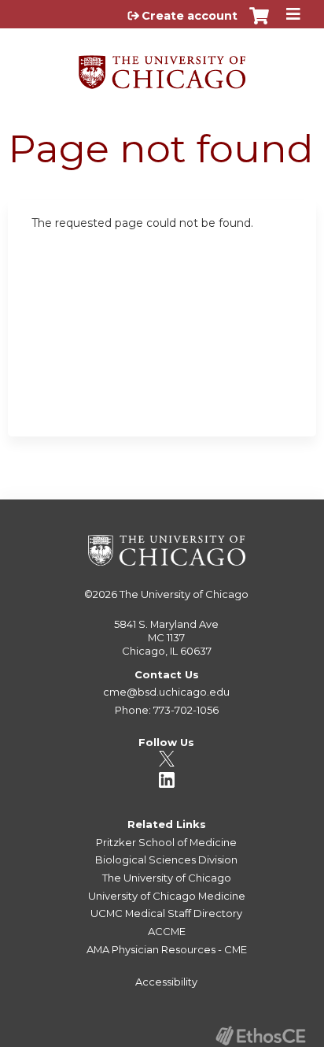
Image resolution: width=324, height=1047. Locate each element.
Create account (189, 15)
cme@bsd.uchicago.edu (166, 691)
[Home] (162, 66)
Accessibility (166, 981)
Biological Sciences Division (166, 859)
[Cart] (259, 23)
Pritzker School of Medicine (166, 842)
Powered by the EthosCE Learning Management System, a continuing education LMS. (260, 1035)
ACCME (167, 931)
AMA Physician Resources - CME (167, 949)
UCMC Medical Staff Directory (166, 913)
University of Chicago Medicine (166, 895)
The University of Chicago (184, 594)
